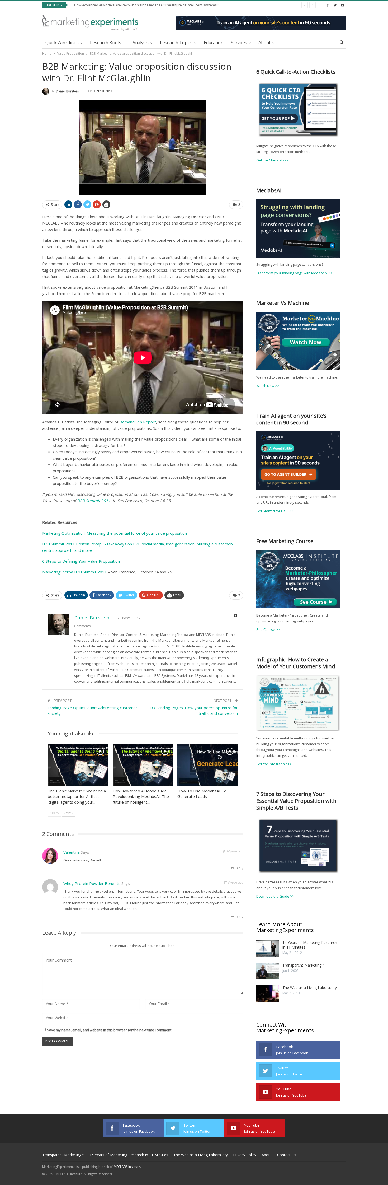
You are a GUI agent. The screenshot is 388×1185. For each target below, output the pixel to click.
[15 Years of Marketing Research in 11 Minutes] (267, 948)
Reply (238, 868)
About (264, 42)
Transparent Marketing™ (303, 965)
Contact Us (286, 1154)
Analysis (141, 42)
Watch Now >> (267, 385)
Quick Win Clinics (62, 42)
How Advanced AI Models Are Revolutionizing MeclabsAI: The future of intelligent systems (142, 5)
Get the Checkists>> (272, 160)
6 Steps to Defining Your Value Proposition (81, 561)
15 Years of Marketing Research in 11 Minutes (309, 945)
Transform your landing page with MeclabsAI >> (294, 272)
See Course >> (268, 629)
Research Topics (176, 42)
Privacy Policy (244, 1154)
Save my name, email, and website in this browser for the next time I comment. (109, 1030)
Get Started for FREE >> (275, 510)
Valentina (71, 852)
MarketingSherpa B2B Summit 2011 (74, 572)
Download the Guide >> (275, 896)
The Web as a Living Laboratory (309, 987)
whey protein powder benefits (91, 883)
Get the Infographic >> (274, 764)
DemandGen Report (137, 421)
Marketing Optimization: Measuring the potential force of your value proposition (114, 533)
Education (213, 42)
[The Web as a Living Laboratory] (267, 993)
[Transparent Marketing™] (267, 971)
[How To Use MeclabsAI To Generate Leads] (207, 765)
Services (239, 42)
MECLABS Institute (127, 1166)
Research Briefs (105, 42)
